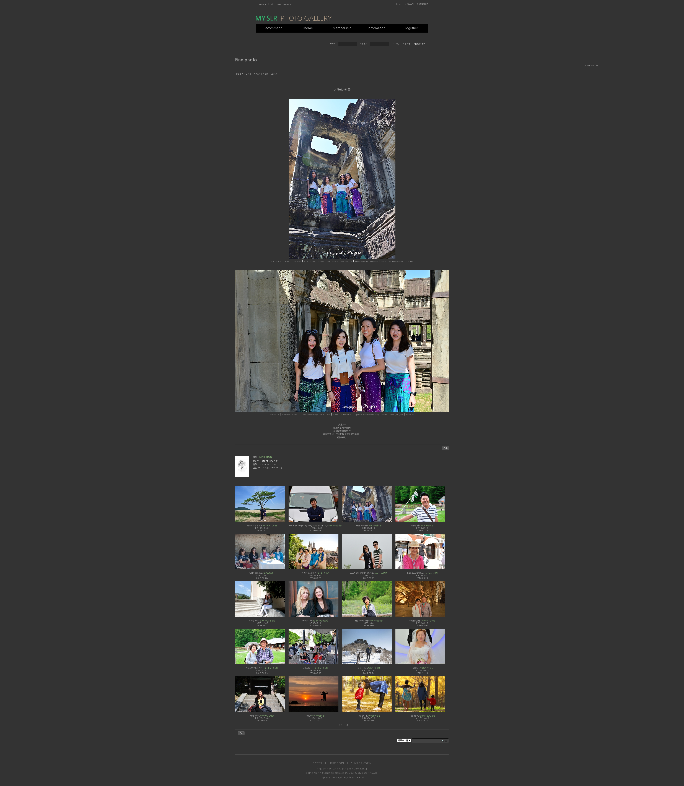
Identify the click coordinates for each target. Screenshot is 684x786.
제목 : (255, 457)
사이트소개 (409, 4)
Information (376, 28)
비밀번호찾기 (420, 44)
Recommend (273, 28)
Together (411, 28)
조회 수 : (257, 468)
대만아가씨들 (342, 90)
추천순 (274, 74)
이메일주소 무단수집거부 (361, 763)
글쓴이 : (257, 461)
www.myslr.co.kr (284, 4)
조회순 (266, 74)
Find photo (246, 60)
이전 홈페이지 (422, 4)
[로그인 (587, 66)
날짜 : (256, 464)
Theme (307, 28)
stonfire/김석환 (270, 461)
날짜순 (257, 74)
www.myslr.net (266, 4)
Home (398, 4)
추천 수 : (275, 468)
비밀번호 (363, 44)
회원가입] (594, 66)
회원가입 (406, 44)
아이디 (333, 44)
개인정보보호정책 (336, 763)
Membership (342, 28)
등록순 (249, 74)
